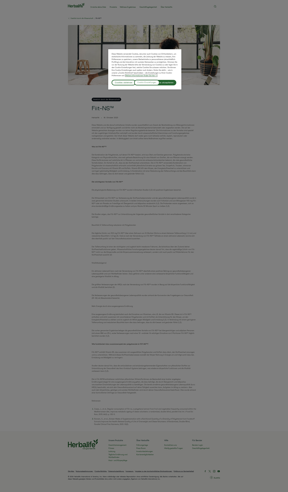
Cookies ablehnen (124, 82)
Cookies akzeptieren (164, 82)
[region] (144, 69)
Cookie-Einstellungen (146, 82)
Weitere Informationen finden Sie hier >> (141, 76)
